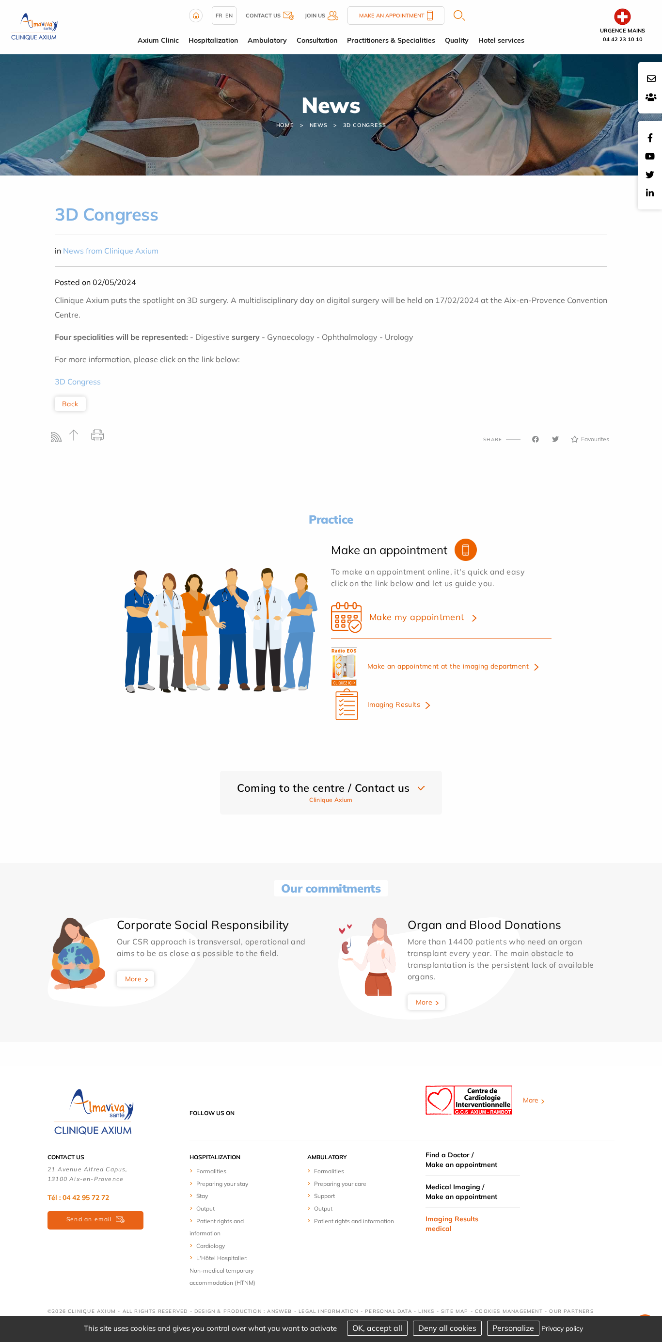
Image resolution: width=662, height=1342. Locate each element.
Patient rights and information (354, 1221)
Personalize (513, 1328)
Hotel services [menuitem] (501, 40)
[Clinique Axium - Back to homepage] (93, 1112)
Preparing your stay (222, 1183)
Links (426, 1311)
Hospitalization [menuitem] (213, 40)
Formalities (211, 1171)
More (133, 979)
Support (324, 1195)
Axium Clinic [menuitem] (158, 40)
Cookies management (509, 1311)
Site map (455, 1311)
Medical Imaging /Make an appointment (461, 1191)
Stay (202, 1195)
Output (205, 1208)
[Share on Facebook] (535, 439)
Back (70, 403)
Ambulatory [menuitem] (267, 40)
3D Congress (78, 381)
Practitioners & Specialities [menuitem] (391, 40)
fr (219, 15)
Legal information (328, 1311)
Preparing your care (340, 1183)
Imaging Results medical (452, 1223)
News (319, 125)
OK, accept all (377, 1328)
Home (285, 125)
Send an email (89, 1219)
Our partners (571, 1311)
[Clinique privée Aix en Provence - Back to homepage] (34, 26)
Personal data (388, 1311)
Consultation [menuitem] (317, 40)
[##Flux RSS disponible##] (58, 439)
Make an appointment (392, 15)
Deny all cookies (447, 1328)
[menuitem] (225, 1171)
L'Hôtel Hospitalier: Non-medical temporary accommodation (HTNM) (222, 1270)
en (229, 15)
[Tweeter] (555, 439)
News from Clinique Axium (110, 251)
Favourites (595, 439)
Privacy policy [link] (562, 1328)
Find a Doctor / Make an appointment (461, 1159)
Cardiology (210, 1245)
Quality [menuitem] (457, 40)
